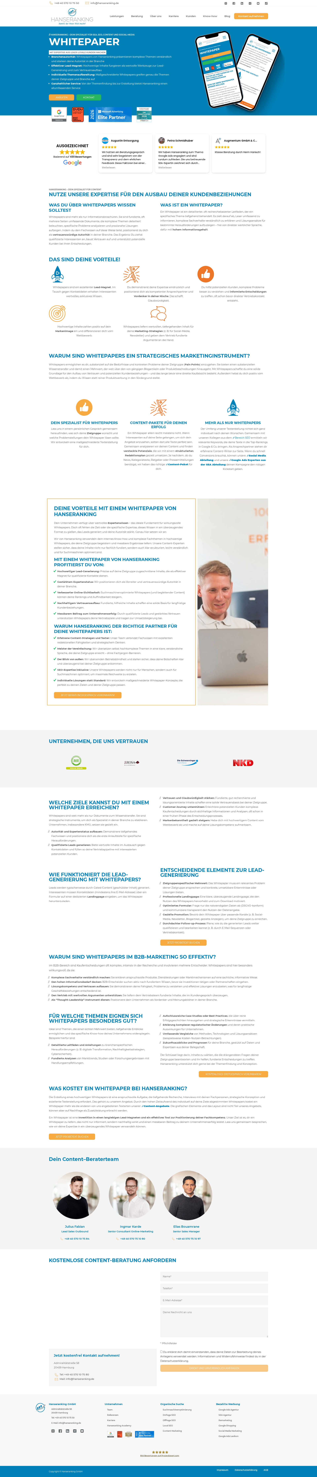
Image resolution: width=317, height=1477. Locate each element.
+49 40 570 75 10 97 (188, 1238)
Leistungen (117, 16)
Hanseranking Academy (119, 1425)
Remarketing (225, 1420)
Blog (227, 16)
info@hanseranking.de (104, 3)
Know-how (210, 16)
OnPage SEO (169, 1415)
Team (110, 1409)
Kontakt (88, 97)
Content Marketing (172, 1431)
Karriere (174, 16)
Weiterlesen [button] (108, 167)
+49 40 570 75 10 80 (132, 1238)
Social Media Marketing (230, 1431)
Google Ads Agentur (229, 1409)
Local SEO (168, 1425)
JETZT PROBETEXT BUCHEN (183, 942)
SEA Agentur (225, 1415)
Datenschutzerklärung (246, 1470)
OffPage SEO (169, 1420)
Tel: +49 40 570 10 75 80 (74, 1374)
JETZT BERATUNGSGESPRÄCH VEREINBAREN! (88, 695)
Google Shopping (227, 1425)
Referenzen (112, 1415)
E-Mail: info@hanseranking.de (66, 1423)
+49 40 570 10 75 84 (77, 1238)
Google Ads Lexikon (228, 1436)
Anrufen (61, 97)
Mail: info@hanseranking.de (77, 1378)
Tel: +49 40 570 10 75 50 (62, 1418)
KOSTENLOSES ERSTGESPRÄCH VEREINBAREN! (233, 1074)
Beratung (137, 16)
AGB (266, 1470)
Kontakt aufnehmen (251, 16)
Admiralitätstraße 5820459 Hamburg (61, 1411)
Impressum (222, 1470)
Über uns (155, 16)
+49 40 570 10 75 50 (66, 3)
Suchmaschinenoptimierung (177, 1409)
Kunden (191, 16)
